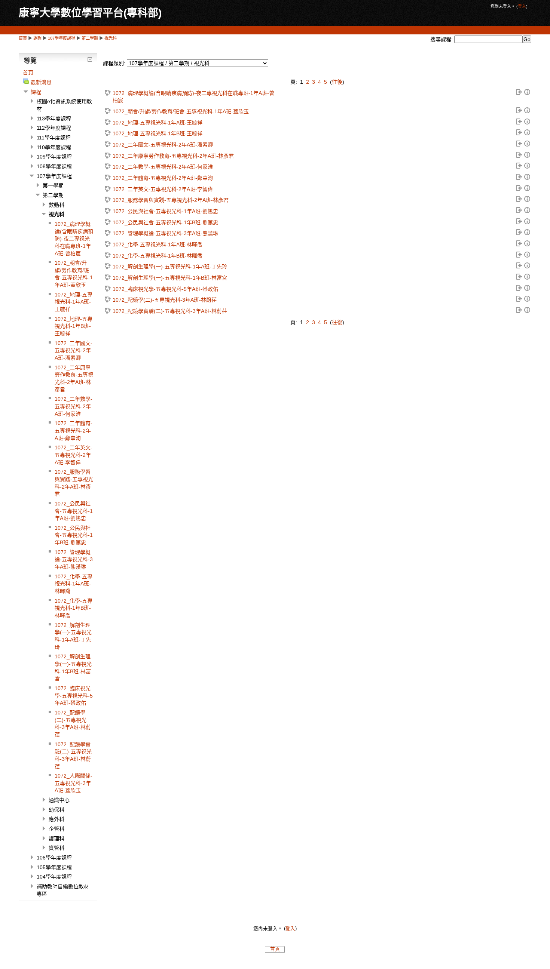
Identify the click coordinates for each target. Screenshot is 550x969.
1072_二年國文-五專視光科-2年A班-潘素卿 (163, 145)
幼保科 (56, 810)
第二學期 (90, 38)
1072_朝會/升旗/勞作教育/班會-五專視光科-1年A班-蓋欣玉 (181, 111)
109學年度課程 (54, 157)
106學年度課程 (54, 858)
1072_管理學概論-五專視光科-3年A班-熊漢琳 (165, 233)
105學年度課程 (54, 867)
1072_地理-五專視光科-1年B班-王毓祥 (157, 133)
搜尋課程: (442, 39)
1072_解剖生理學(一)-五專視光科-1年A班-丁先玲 (170, 267)
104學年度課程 (54, 877)
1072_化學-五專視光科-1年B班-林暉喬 (157, 256)
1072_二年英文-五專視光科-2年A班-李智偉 (163, 189)
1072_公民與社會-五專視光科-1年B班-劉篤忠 (165, 222)
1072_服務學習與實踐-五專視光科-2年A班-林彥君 (171, 200)
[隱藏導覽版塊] (90, 59)
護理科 (56, 839)
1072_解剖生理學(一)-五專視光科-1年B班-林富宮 (170, 278)
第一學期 (53, 185)
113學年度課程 (54, 118)
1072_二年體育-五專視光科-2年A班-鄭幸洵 (163, 178)
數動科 (56, 205)
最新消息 (41, 82)
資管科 (56, 848)
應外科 (56, 819)
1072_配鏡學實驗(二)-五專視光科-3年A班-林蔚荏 (170, 311)
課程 (37, 38)
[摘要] (527, 93)
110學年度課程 (54, 147)
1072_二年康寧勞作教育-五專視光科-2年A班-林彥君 (173, 156)
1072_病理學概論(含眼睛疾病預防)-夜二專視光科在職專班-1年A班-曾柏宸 (193, 97)
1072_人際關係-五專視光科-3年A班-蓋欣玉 (73, 783)
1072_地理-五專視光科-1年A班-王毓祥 (157, 123)
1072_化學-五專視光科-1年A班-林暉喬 (157, 244)
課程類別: (114, 63)
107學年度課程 (61, 38)
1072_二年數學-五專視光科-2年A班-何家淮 (163, 167)
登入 (522, 6)
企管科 (56, 829)
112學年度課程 (54, 128)
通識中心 (59, 800)
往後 (337, 82)
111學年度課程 (54, 138)
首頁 (23, 38)
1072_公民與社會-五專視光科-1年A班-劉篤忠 (165, 211)
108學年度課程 (54, 166)
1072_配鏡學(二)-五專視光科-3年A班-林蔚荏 (165, 300)
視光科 (110, 38)
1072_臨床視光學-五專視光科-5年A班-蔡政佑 (165, 289)
